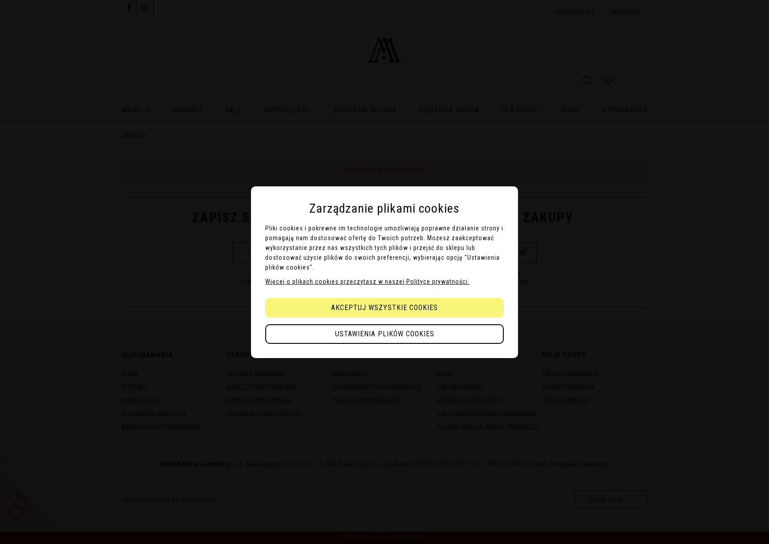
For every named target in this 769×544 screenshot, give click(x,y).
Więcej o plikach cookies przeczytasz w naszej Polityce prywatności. (367, 281)
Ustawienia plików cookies (384, 334)
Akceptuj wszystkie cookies (384, 307)
